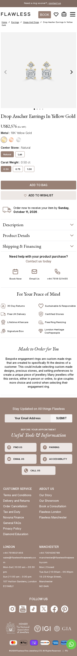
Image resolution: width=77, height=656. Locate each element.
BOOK (44, 14)
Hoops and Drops (31, 22)
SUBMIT (61, 418)
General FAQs (12, 523)
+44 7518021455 (13, 552)
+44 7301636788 (49, 552)
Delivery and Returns (16, 500)
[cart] (64, 14)
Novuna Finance (13, 517)
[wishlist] (56, 14)
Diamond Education (15, 534)
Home (4, 22)
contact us (51, 3)
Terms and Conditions (17, 495)
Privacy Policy (12, 528)
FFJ (66, 651)
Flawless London (50, 511)
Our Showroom (49, 500)
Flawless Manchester (53, 517)
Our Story (45, 495)
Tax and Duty (11, 511)
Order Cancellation (15, 506)
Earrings (15, 22)
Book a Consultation (52, 506)
